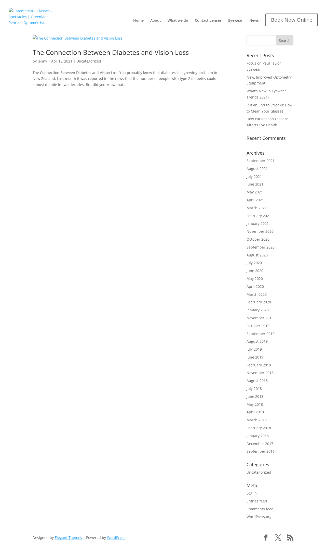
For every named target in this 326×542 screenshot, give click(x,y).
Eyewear (235, 21)
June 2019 (255, 357)
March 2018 (257, 419)
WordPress (116, 537)
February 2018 (259, 427)
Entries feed (257, 501)
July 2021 (254, 176)
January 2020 (258, 309)
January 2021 (258, 223)
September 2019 (261, 333)
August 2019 (257, 341)
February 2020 (259, 302)
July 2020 (254, 262)
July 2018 (254, 388)
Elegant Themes (68, 537)
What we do (178, 21)
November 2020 (260, 231)
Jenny (42, 61)
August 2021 (257, 168)
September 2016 (261, 451)
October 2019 (258, 325)
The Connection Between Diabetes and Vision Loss (111, 52)
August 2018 (257, 380)
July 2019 (254, 349)
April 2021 (255, 200)
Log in (252, 493)
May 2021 (255, 192)
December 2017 (260, 443)
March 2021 (257, 207)
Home (138, 21)
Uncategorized (88, 61)
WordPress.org (259, 516)
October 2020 (258, 239)
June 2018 (255, 396)
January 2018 (258, 435)
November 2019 (260, 317)
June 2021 (255, 184)
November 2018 (260, 372)
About (155, 21)
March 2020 (257, 294)
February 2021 (259, 215)
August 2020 (257, 255)
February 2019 (259, 365)
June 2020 (255, 270)
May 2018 (255, 404)
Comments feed (260, 509)
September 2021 (261, 160)
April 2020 (255, 286)
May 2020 (255, 278)
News (254, 21)
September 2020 (261, 247)
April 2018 (255, 412)
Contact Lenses (208, 21)
